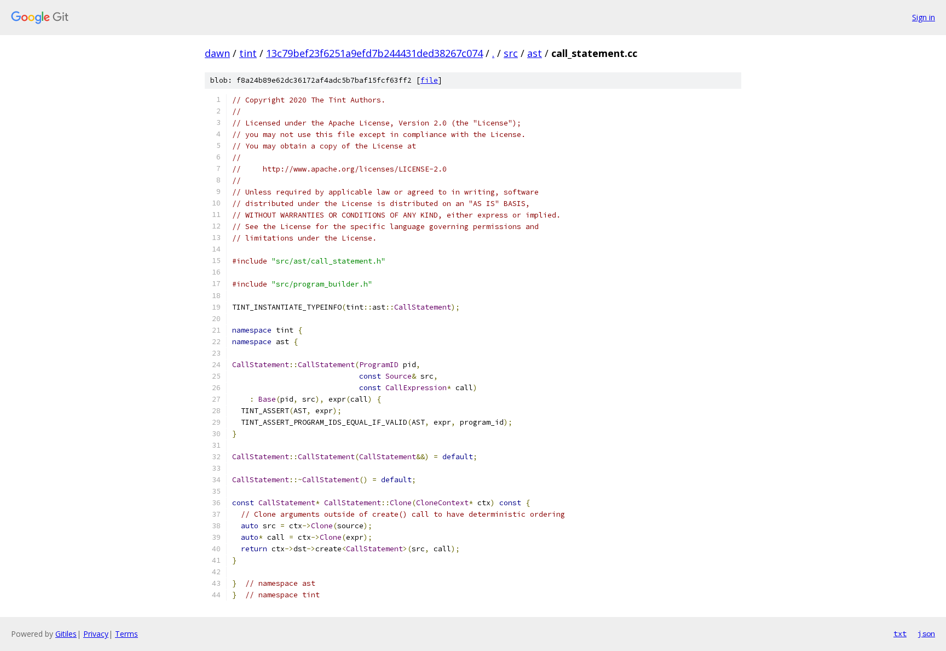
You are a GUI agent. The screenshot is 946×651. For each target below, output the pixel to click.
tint (248, 53)
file (429, 80)
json (926, 633)
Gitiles (66, 634)
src (511, 53)
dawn (217, 53)
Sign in (923, 17)
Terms (126, 634)
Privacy (95, 634)
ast (534, 53)
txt (900, 633)
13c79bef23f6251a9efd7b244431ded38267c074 (374, 53)
